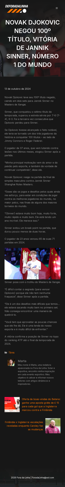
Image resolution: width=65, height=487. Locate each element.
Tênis (11, 352)
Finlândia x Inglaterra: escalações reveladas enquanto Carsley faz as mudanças (24, 426)
